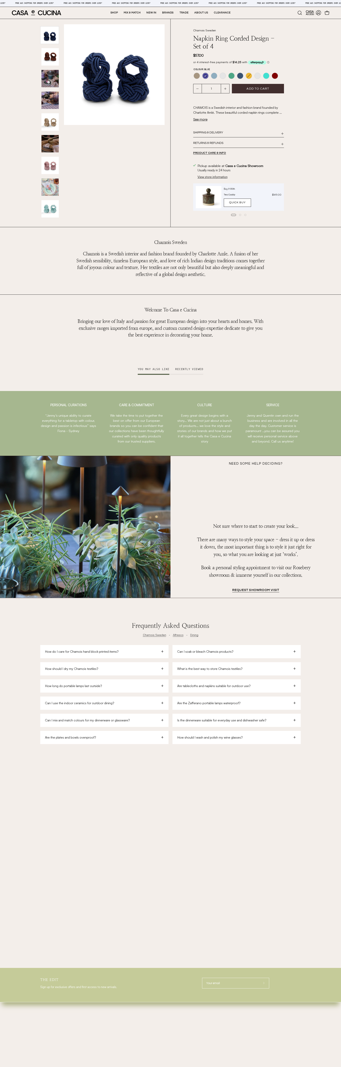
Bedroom (48, 1051)
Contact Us (117, 1042)
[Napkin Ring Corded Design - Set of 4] (49, 35)
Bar (43, 1024)
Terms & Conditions (256, 1015)
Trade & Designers (124, 1014)
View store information (213, 177)
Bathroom (49, 1042)
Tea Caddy (229, 194)
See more (200, 119)
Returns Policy (253, 1010)
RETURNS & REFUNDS (208, 143)
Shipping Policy (253, 1005)
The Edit (115, 1033)
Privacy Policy (252, 1020)
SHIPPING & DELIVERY (208, 132)
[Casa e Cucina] (36, 12)
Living (46, 1014)
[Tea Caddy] (208, 197)
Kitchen (47, 1033)
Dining (194, 635)
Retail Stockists (121, 1005)
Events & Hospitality (126, 1024)
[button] (168, 13)
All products (118, 1051)
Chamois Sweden (204, 30)
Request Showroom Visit (255, 590)
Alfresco (178, 635)
